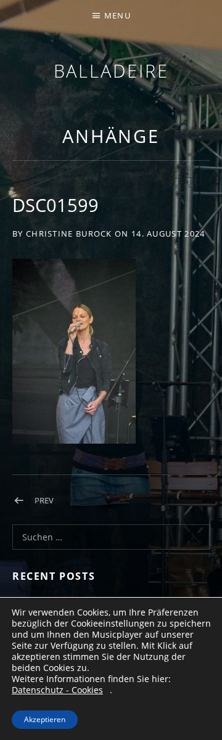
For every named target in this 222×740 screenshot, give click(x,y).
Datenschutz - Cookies (57, 690)
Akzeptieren (44, 719)
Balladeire (111, 71)
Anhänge (111, 136)
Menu (117, 15)
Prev (44, 500)
